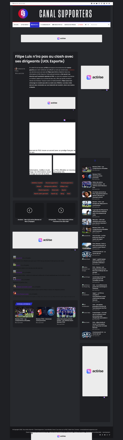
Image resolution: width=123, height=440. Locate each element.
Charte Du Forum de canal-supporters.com (37, 432)
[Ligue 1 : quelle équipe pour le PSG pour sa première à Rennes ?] (86, 261)
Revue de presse (71, 24)
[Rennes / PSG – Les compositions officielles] (24, 312)
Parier (81, 24)
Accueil (16, 24)
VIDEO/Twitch (58, 24)
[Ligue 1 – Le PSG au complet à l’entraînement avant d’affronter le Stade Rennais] (86, 295)
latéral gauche (44, 190)
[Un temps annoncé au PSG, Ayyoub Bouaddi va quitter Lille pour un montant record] (86, 194)
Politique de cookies (79, 432)
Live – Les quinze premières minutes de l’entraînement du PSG (99, 306)
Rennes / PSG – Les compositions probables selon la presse (100, 229)
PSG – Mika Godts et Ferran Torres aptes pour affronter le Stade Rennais (100, 325)
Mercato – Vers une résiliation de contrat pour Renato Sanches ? (100, 221)
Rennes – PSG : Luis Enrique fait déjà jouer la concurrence (100, 203)
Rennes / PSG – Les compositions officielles (22, 319)
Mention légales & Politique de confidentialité (61, 432)
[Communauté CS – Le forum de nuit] (86, 254)
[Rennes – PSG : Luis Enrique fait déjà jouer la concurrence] (86, 204)
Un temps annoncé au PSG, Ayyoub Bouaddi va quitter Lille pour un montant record (100, 194)
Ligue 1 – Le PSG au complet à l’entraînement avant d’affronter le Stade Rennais (99, 296)
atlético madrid (37, 183)
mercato (55, 190)
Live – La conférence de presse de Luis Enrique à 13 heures (100, 286)
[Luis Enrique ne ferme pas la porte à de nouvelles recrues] (86, 279)
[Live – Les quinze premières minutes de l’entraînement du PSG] (86, 307)
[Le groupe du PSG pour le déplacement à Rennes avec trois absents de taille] (86, 212)
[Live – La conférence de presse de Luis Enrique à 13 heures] (86, 287)
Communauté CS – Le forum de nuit (99, 252)
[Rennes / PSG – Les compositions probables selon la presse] (86, 230)
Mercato (35, 24)
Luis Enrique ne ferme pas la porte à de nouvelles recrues (99, 278)
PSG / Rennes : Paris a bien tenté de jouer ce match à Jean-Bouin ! (99, 245)
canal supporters (52, 183)
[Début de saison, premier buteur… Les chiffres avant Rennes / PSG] (66, 312)
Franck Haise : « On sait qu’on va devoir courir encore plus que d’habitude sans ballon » (100, 315)
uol (69, 193)
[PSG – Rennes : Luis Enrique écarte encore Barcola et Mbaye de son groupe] (86, 269)
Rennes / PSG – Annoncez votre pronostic (44, 319)
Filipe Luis (64, 186)
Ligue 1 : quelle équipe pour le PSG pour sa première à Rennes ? (99, 260)
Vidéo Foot (71, 429)
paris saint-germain (41, 193)
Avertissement (106, 432)
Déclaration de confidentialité (93, 432)
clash (39, 186)
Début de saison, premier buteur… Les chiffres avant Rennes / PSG (65, 320)
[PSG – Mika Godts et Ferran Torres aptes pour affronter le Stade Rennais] (86, 325)
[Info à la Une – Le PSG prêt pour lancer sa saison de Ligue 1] (86, 238)
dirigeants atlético (51, 186)
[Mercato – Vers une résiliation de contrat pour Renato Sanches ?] (86, 222)
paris (64, 190)
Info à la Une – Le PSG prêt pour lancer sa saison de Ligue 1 (99, 237)
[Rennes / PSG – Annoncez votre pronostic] (45, 312)
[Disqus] (45, 276)
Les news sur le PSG (61, 429)
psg (63, 193)
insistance (71, 70)
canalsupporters (67, 183)
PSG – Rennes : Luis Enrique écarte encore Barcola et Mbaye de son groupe (100, 269)
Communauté (46, 24)
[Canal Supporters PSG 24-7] (61, 13)
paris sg (54, 193)
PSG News (25, 24)
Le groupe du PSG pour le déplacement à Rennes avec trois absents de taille (100, 212)
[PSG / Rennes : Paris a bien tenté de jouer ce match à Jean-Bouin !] (86, 246)
